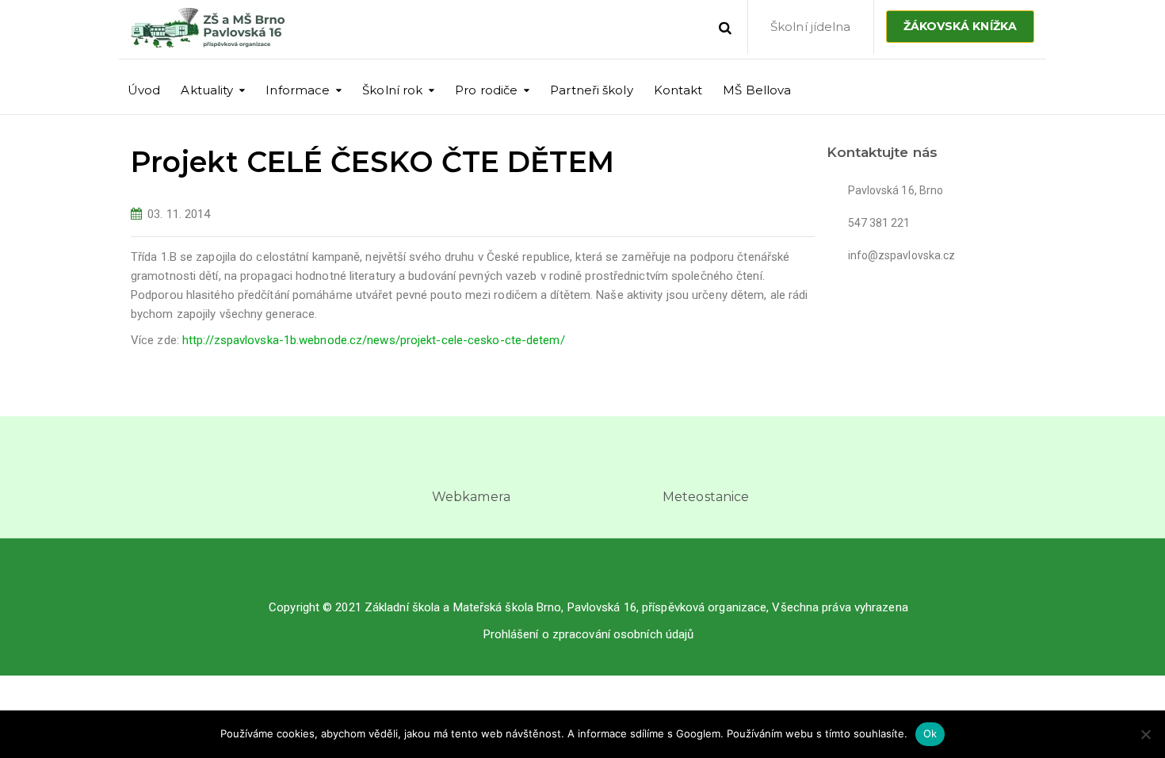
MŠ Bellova (757, 90)
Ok (930, 733)
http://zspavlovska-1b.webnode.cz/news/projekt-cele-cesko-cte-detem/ (373, 340)
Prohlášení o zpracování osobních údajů (588, 634)
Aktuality (207, 90)
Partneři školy (591, 90)
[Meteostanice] (706, 464)
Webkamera (471, 496)
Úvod (144, 90)
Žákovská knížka (960, 26)
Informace (297, 90)
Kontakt (678, 90)
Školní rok (392, 90)
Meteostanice (706, 496)
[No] (1145, 734)
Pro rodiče (486, 90)
